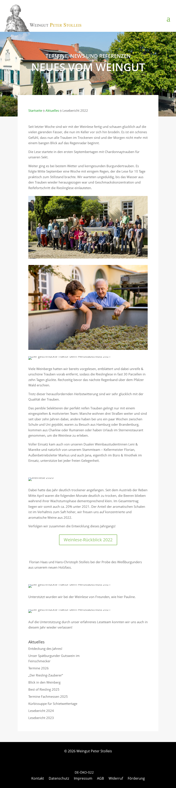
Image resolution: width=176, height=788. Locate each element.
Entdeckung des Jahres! (45, 648)
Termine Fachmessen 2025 (48, 696)
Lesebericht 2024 (41, 710)
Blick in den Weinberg (44, 682)
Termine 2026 (38, 668)
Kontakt (37, 779)
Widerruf (116, 779)
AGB (100, 779)
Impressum (83, 779)
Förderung (136, 779)
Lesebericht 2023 (41, 718)
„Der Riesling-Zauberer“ (45, 675)
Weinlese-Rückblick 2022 (88, 540)
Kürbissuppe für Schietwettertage (52, 703)
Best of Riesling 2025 (43, 689)
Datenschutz (59, 779)
